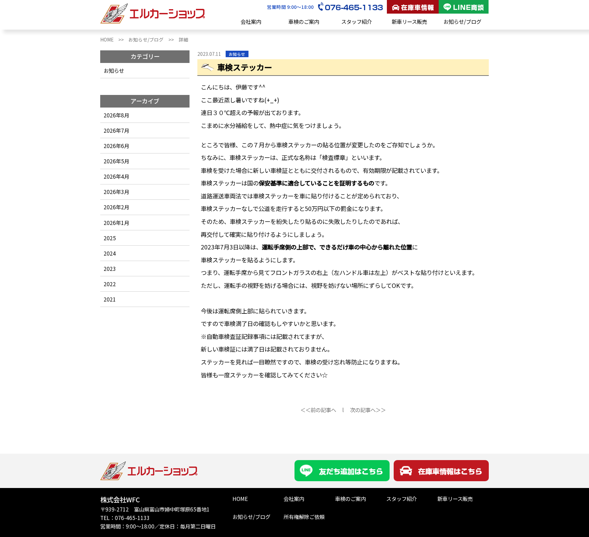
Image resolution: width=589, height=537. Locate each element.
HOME (240, 498)
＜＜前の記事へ (318, 409)
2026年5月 (116, 161)
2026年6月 (116, 145)
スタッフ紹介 (356, 21)
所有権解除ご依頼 (304, 516)
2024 (110, 253)
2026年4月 (116, 176)
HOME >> (114, 39)
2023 (110, 268)
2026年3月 (116, 191)
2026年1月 (116, 222)
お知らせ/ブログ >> (154, 39)
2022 (110, 284)
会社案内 (251, 21)
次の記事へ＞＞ (368, 409)
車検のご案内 (303, 21)
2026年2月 (116, 207)
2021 (110, 299)
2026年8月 (116, 115)
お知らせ (114, 70)
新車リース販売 (409, 21)
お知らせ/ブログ (462, 21)
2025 (110, 238)
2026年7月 (116, 130)
